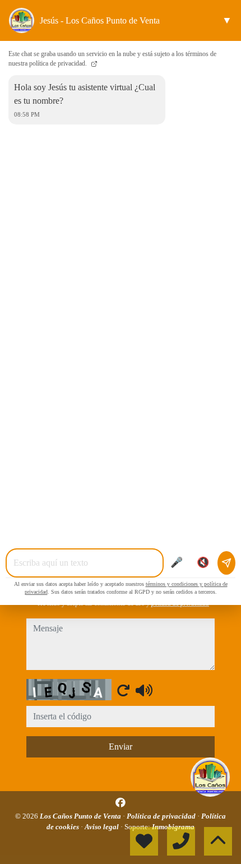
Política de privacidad (162, 816)
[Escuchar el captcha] (144, 690)
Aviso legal (103, 827)
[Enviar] (226, 563)
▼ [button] (227, 20)
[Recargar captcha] (123, 690)
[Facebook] (120, 802)
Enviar (120, 746)
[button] (210, 777)
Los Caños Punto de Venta (81, 816)
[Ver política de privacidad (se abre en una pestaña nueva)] (93, 63)
